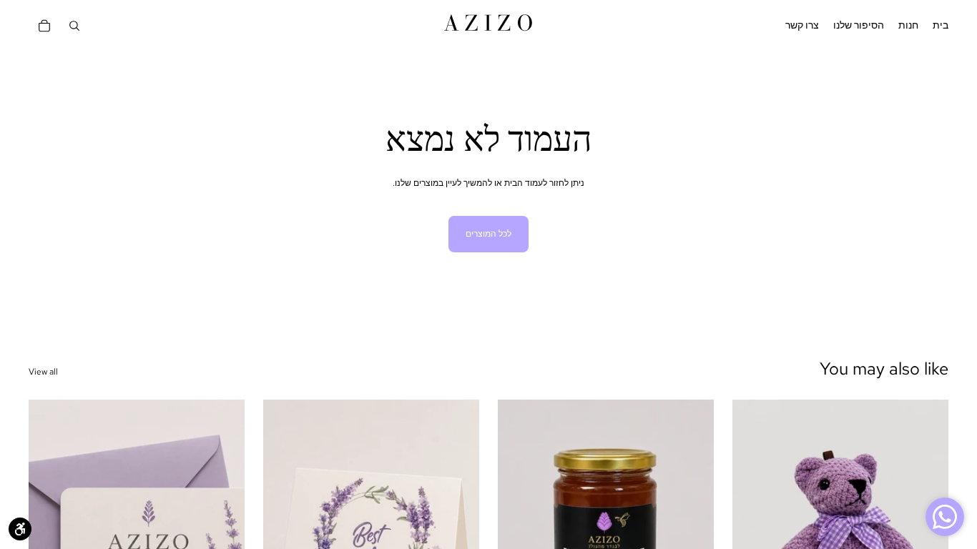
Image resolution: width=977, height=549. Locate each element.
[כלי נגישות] (20, 529)
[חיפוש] (74, 25)
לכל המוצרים (488, 233)
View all (43, 371)
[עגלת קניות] (44, 25)
